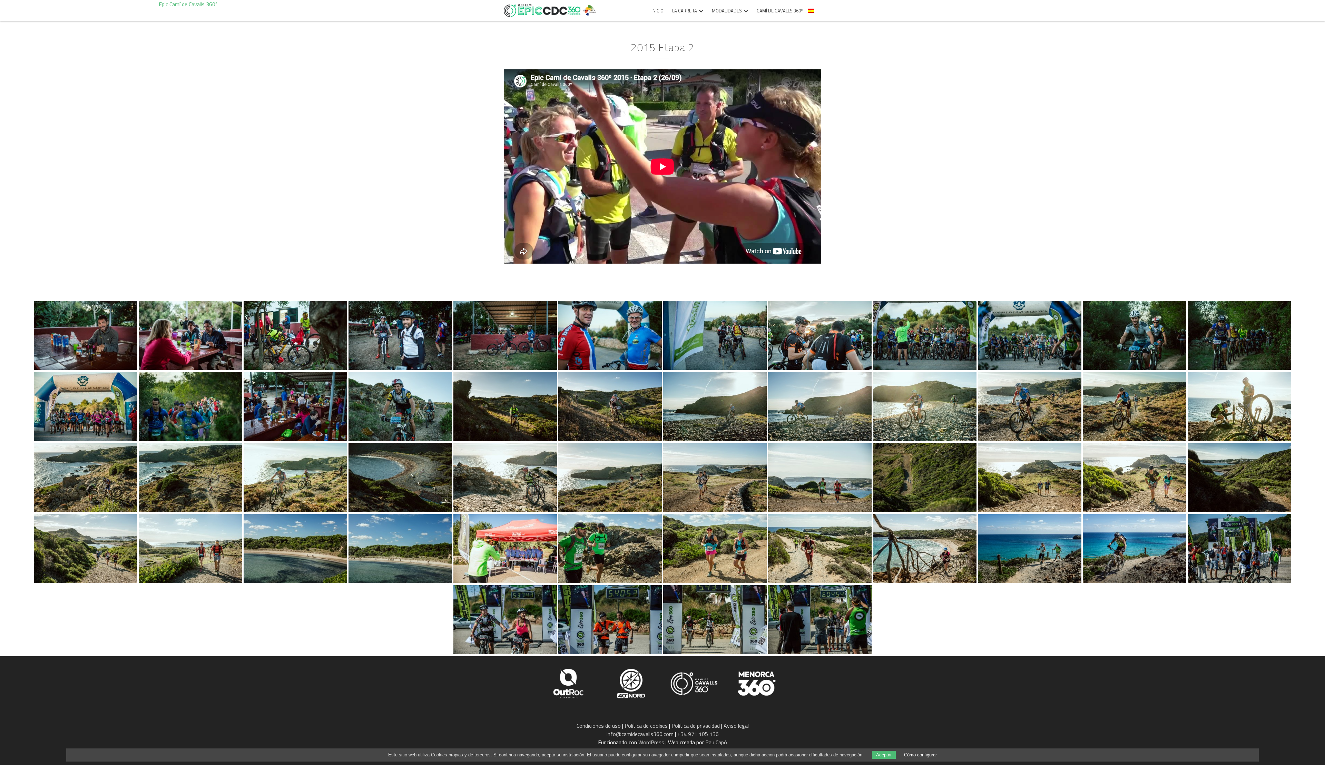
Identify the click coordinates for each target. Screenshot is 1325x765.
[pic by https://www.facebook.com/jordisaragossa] (85, 335)
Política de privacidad (695, 726)
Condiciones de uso (599, 726)
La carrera (684, 11)
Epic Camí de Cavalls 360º (542, 10)
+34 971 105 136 (698, 734)
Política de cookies (646, 726)
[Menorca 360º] (756, 683)
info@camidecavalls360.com (640, 734)
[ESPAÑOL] (812, 12)
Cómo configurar (920, 754)
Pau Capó (716, 742)
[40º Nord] (631, 683)
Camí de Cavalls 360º (780, 11)
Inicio (657, 11)
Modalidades (727, 11)
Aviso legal (736, 726)
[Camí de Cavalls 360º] (694, 683)
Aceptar (884, 754)
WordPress (651, 742)
